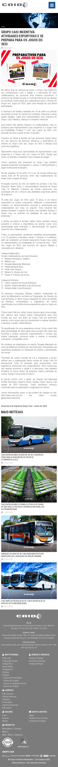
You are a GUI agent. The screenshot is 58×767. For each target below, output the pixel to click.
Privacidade (7, 702)
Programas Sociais (10, 661)
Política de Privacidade (12, 678)
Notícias (5, 718)
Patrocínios (6, 708)
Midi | (4, 734)
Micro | (5, 731)
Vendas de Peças (36, 664)
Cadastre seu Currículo (38, 718)
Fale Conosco (7, 694)
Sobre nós (6, 658)
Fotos (4, 715)
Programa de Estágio (37, 721)
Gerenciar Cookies (10, 686)
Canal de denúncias (10, 705)
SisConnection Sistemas (36, 763)
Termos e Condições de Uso (14, 683)
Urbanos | (18, 734)
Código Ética (7, 664)
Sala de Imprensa (9, 696)
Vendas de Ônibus (36, 658)
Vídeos (5, 721)
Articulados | (7, 728)
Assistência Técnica (37, 661)
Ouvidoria (6, 699)
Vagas (31, 715)
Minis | (10, 734)
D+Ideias (5, 672)
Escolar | (18, 728)
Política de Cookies (11, 680)
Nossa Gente (7, 666)
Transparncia (7, 669)
